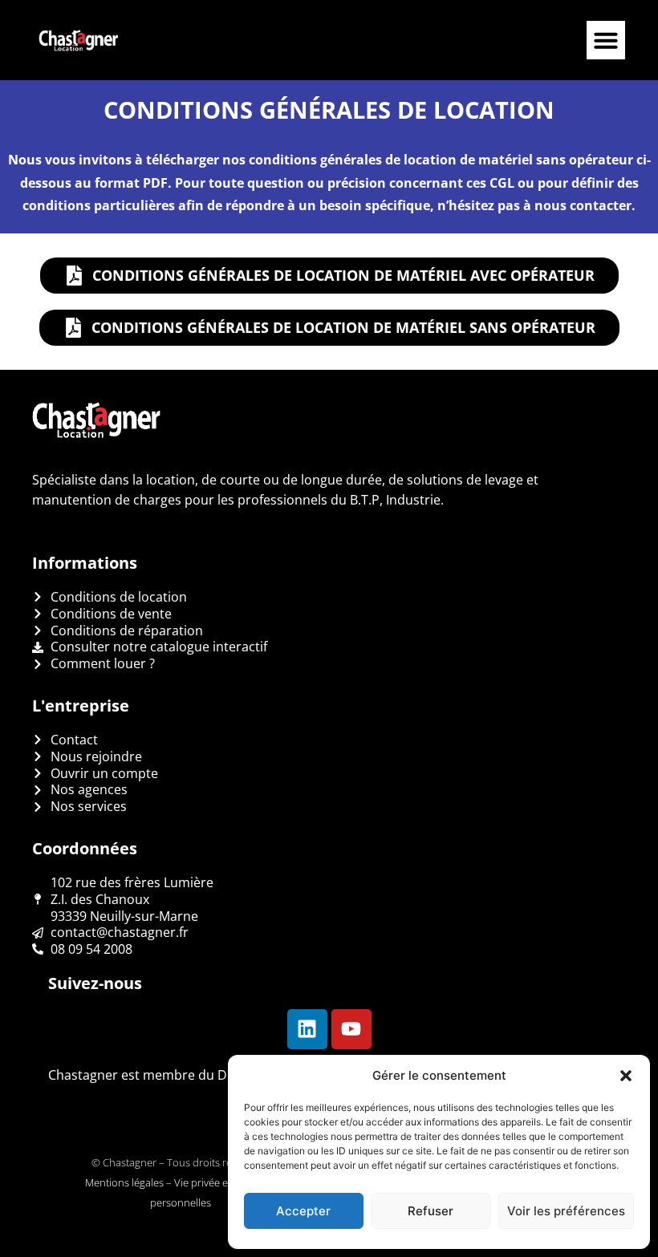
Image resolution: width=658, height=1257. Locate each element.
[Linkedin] (307, 1029)
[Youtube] (351, 1029)
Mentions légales (124, 1182)
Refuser (430, 1210)
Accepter (303, 1210)
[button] (626, 1076)
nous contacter (583, 205)
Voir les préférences (566, 1210)
